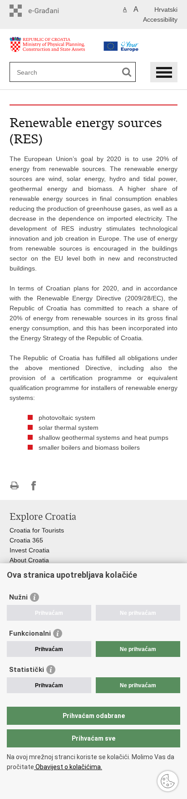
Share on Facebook (34, 485)
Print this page (14, 485)
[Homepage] (53, 49)
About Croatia (29, 560)
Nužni (18, 597)
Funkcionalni (30, 633)
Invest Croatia (29, 550)
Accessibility (160, 19)
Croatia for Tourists (37, 530)
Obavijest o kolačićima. (68, 766)
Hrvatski (165, 9)
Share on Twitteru (53, 485)
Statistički (26, 670)
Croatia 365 (26, 540)
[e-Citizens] (48, 11)
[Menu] (163, 72)
